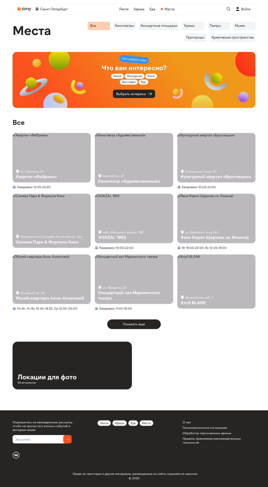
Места (146, 423)
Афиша (119, 423)
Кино (151, 76)
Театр (117, 76)
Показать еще (134, 324)
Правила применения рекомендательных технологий (212, 440)
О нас (187, 422)
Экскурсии (134, 76)
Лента (104, 423)
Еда (133, 423)
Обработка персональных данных (207, 433)
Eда (143, 82)
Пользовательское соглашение (205, 427)
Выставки (128, 82)
